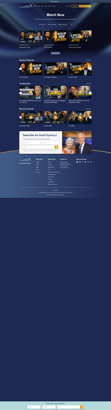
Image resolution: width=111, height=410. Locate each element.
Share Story (51, 177)
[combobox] (71, 24)
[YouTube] (85, 162)
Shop (46, 6)
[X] (82, 162)
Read (43, 6)
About (53, 6)
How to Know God (24, 163)
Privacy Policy (55, 190)
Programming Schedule (53, 172)
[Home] (25, 6)
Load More (55, 53)
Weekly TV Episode (63, 24)
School (49, 6)
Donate (75, 6)
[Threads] (91, 162)
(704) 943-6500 (64, 166)
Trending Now (42, 24)
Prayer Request (51, 174)
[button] (92, 1)
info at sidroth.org (64, 167)
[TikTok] (88, 162)
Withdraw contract (52, 184)
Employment (51, 182)
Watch (35, 6)
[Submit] (56, 147)
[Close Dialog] (109, 402)
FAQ (49, 169)
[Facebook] (77, 162)
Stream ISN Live (85, 6)
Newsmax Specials (52, 24)
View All (88, 60)
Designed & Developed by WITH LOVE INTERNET (55, 194)
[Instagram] (80, 162)
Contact (50, 179)
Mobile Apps (51, 167)
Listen (39, 6)
